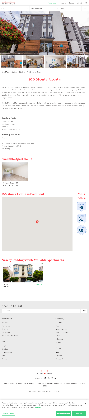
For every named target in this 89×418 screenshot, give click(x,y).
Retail (57, 336)
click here (38, 407)
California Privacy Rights (25, 383)
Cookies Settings (8, 413)
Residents (58, 356)
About (79, 3)
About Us (58, 323)
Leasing (63, 3)
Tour (3, 356)
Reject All (79, 413)
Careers (58, 342)
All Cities (5, 323)
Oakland (5, 329)
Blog (57, 326)
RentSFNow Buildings (9, 72)
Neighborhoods (7, 346)
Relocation (59, 339)
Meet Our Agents (61, 332)
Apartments (52, 3)
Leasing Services (61, 329)
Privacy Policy (9, 383)
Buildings (5, 349)
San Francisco (6, 326)
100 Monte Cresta (35, 72)
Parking (4, 359)
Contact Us (59, 359)
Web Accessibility (70, 383)
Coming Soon (7, 352)
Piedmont (22, 72)
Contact (71, 3)
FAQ (57, 352)
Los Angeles (6, 332)
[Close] (85, 403)
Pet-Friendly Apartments (10, 336)
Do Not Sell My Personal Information (49, 383)
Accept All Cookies (63, 413)
